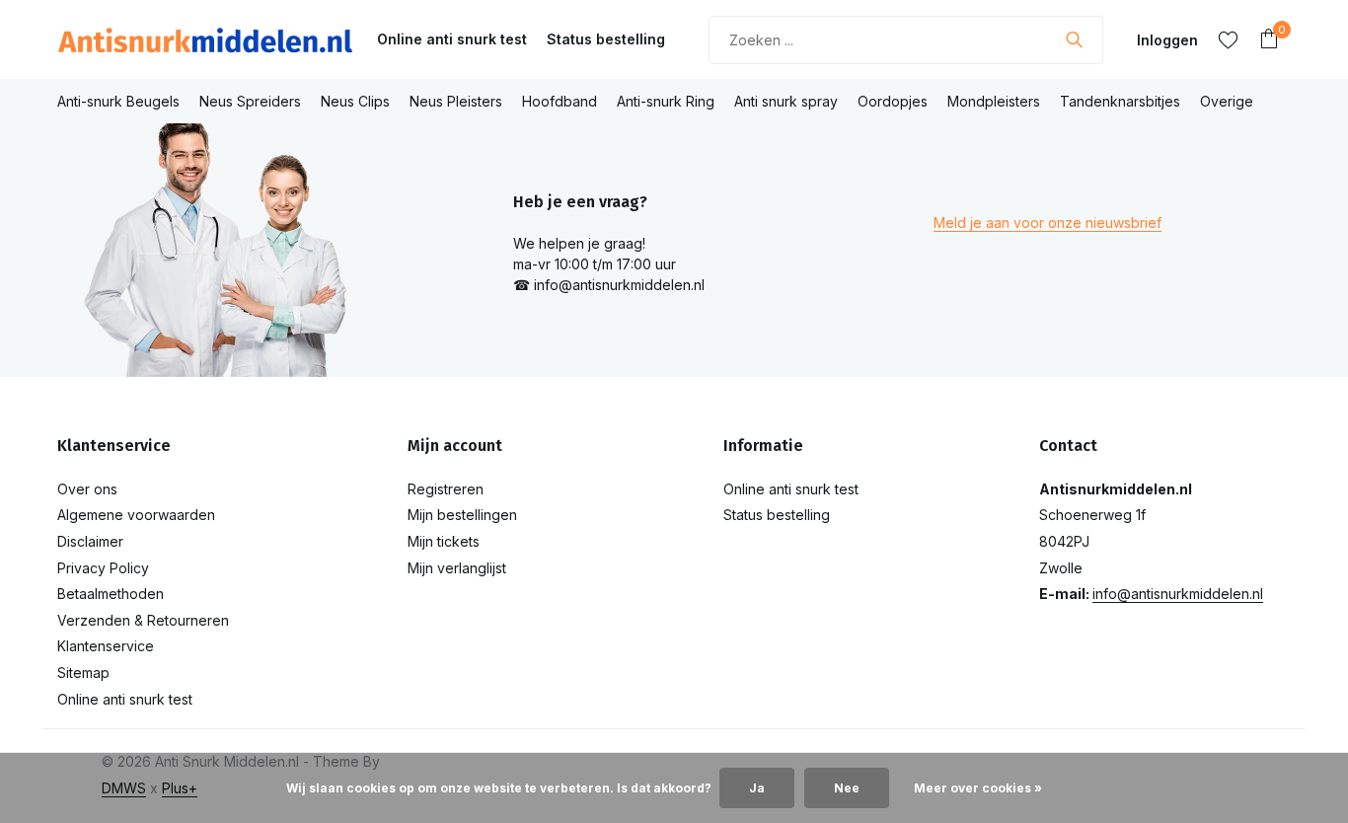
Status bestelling (606, 39)
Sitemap (83, 672)
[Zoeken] (1074, 39)
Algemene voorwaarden (136, 514)
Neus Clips (355, 101)
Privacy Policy (103, 568)
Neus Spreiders (250, 101)
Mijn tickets (444, 541)
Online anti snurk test (452, 39)
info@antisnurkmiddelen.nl (1177, 593)
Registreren (446, 489)
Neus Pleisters (456, 101)
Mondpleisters (993, 101)
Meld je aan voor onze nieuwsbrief (1047, 222)
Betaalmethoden (110, 593)
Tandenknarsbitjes (1120, 101)
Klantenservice (105, 645)
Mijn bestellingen (462, 514)
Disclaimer (90, 541)
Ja (757, 788)
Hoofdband (559, 101)
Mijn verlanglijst (457, 568)
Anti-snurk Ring (665, 101)
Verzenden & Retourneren (143, 620)
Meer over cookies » (978, 788)
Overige (1226, 101)
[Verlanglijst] (1228, 39)
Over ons (87, 489)
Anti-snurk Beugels (118, 101)
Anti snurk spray (786, 101)
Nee (847, 788)
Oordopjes (893, 101)
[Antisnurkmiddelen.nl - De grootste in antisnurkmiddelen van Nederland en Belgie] (205, 39)
